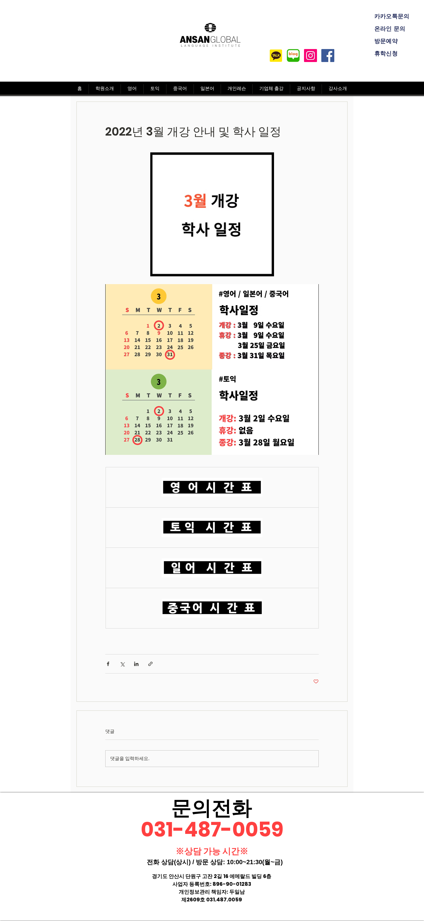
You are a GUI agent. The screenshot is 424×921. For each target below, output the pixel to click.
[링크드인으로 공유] (136, 664)
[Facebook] (327, 55)
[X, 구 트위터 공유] (122, 664)
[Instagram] (310, 55)
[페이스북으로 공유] (108, 664)
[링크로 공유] (150, 664)
